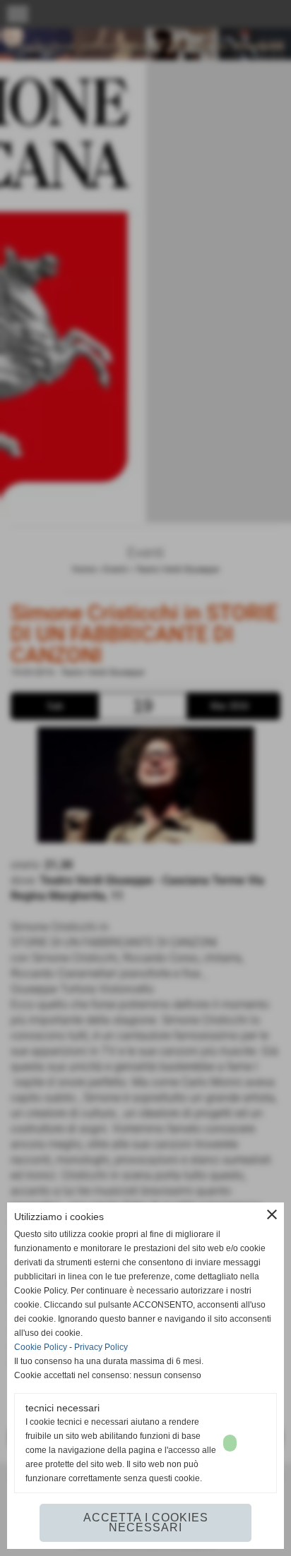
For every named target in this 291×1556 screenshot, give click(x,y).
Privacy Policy (101, 1347)
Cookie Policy (40, 1347)
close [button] (271, 1214)
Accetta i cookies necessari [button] (145, 1522)
